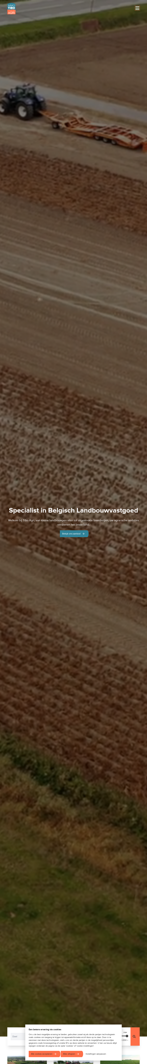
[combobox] (24, 1036)
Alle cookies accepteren (41, 1054)
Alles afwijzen (69, 1054)
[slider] (127, 1036)
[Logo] (21, 8)
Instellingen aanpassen (96, 1054)
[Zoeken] (135, 1036)
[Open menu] (137, 8)
